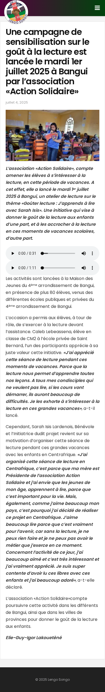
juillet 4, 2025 (17, 102)
